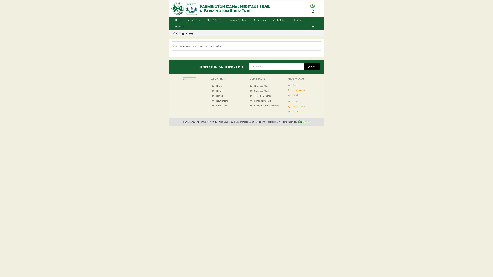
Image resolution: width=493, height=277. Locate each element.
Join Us (219, 95)
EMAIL (295, 95)
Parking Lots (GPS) (263, 100)
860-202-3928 (298, 90)
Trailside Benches (262, 95)
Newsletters (222, 100)
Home (219, 86)
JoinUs (313, 11)
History (219, 91)
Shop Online (222, 105)
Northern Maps (261, 86)
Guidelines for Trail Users (266, 105)
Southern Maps (261, 91)
